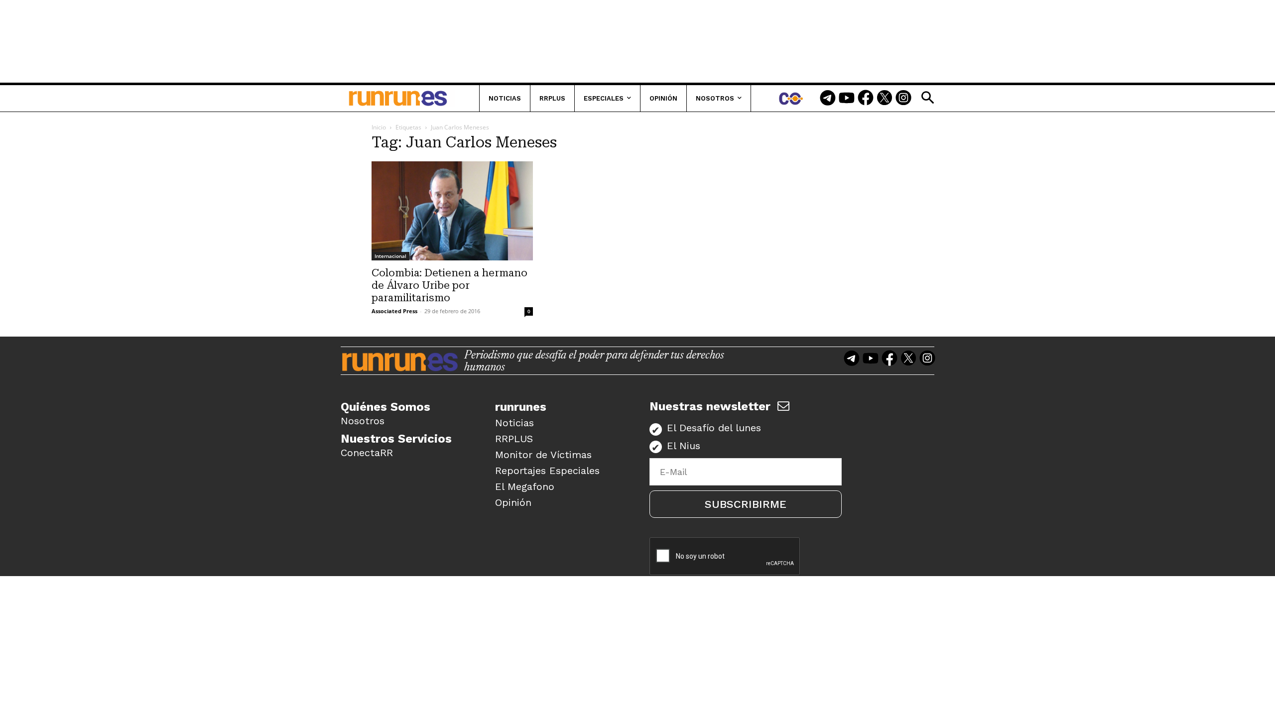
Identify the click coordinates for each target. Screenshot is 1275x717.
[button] (927, 98)
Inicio (379, 127)
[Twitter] (885, 99)
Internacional (390, 255)
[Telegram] (828, 99)
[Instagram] (903, 99)
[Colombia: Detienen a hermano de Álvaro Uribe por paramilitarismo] (452, 210)
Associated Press (394, 311)
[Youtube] (847, 99)
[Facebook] (866, 99)
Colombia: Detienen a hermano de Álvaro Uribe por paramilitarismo (449, 285)
